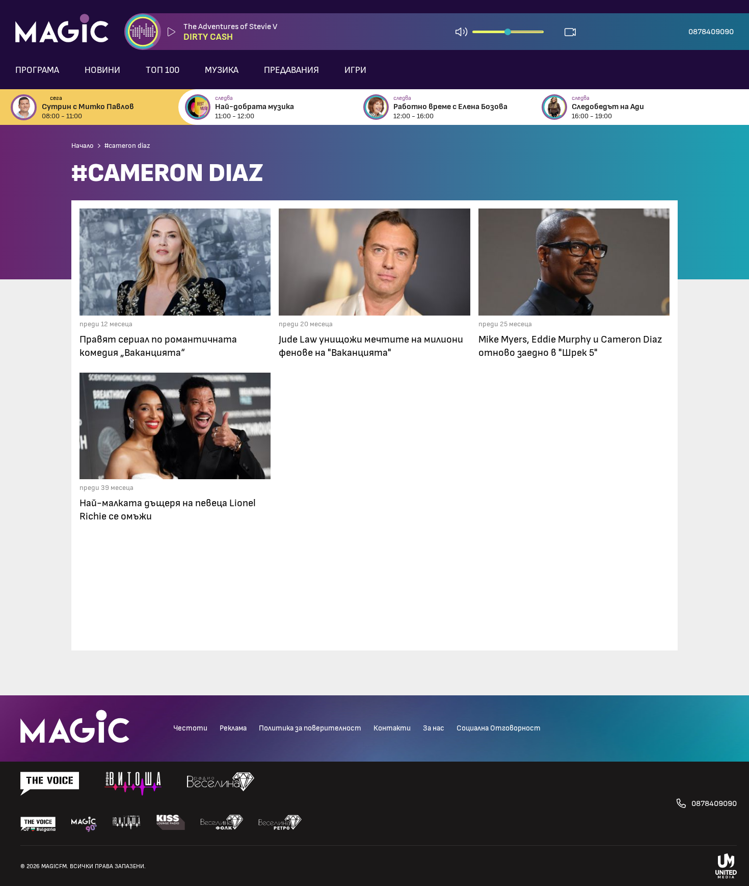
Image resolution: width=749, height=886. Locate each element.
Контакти (392, 728)
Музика (221, 70)
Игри (355, 70)
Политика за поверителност (310, 728)
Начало (82, 145)
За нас (433, 728)
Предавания (291, 70)
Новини (102, 70)
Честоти (190, 728)
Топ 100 (162, 70)
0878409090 (711, 32)
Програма (37, 70)
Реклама (233, 728)
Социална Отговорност (499, 728)
